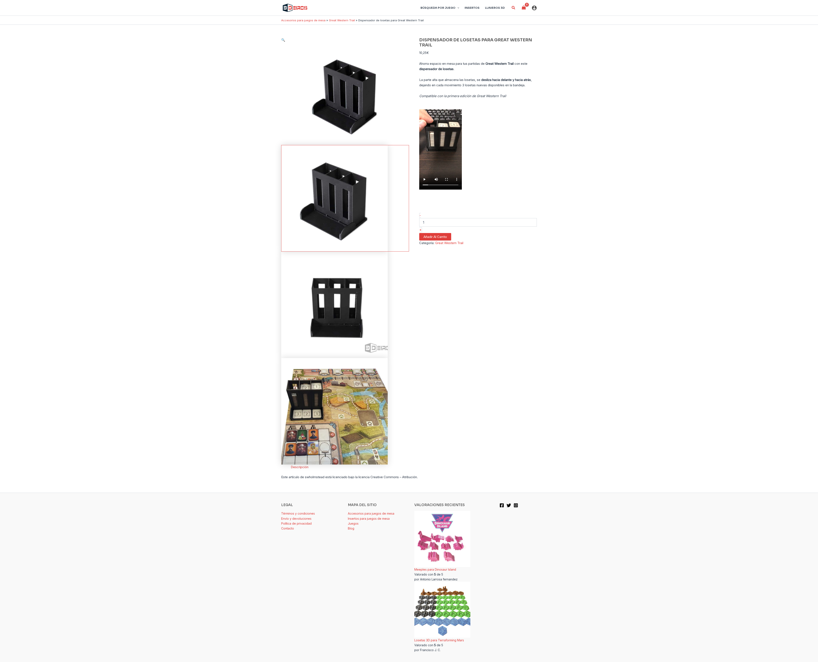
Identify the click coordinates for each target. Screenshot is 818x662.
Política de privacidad (296, 523)
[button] (514, 7)
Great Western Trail (342, 20)
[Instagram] (516, 505)
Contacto (287, 528)
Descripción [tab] (299, 467)
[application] (457, 8)
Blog (351, 528)
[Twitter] (509, 505)
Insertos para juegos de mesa (369, 518)
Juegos (353, 523)
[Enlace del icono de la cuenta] (534, 7)
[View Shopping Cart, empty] (524, 8)
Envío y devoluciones (296, 518)
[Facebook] (502, 505)
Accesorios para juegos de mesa (303, 20)
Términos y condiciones (298, 513)
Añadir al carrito (435, 237)
